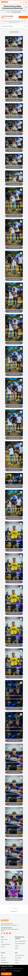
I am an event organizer (20, 943)
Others (16, 948)
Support (16, 962)
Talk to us (17, 960)
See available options (14, 50)
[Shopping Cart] (23, 2)
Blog (2, 941)
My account (3, 957)
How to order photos (19, 955)
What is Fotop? (4, 939)
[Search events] (21, 2)
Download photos (4, 962)
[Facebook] (7, 933)
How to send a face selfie (8, 18)
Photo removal (18, 957)
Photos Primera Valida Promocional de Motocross (12, 7)
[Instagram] (1, 933)
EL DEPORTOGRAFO (16, 12)
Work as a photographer (20, 941)
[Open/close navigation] (26, 2)
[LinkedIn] (4, 933)
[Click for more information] (18, 22)
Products (3, 946)
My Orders (3, 960)
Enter (2, 955)
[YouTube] (10, 933)
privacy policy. (17, 970)
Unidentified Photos (14, 31)
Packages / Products (5, 944)
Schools (16, 945)
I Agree (6, 973)
